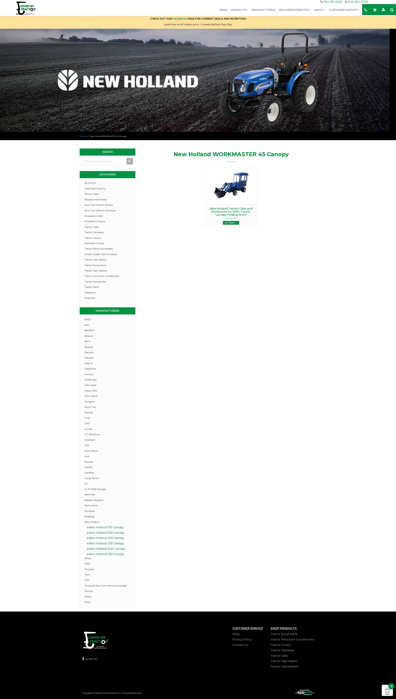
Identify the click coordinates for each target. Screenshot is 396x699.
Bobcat (88, 347)
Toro (87, 574)
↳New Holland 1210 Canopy (105, 538)
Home (223, 9)
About (319, 9)
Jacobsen (89, 439)
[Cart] (374, 9)
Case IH (88, 363)
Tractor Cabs (91, 227)
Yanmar (88, 591)
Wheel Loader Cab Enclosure (100, 254)
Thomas (89, 569)
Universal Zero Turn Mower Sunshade (105, 585)
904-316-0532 (332, 2)
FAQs (236, 634)
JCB (86, 445)
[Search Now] (130, 161)
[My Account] (383, 9)
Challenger (90, 379)
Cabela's (89, 357)
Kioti (86, 456)
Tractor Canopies (94, 232)
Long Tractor (91, 478)
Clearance (89, 292)
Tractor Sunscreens (95, 265)
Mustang (89, 516)
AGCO (87, 319)
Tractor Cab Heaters (95, 270)
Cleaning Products (94, 188)
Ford (87, 418)
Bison (87, 341)
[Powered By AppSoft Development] (304, 692)
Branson (89, 352)
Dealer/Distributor (294, 9)
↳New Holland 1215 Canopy (105, 543)
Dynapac (89, 401)
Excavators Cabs (93, 216)
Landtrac (89, 472)
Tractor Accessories (95, 281)
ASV (86, 325)
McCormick (90, 505)
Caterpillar (90, 368)
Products (239, 9)
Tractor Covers (92, 238)
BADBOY (89, 330)
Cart (388, 690)
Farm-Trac (90, 407)
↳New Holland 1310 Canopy (105, 554)
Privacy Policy (242, 639)
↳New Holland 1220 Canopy (105, 549)
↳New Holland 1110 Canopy (105, 527)
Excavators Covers (94, 221)
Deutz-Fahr (90, 390)
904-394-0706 (358, 2)
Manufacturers (263, 9)
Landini (88, 467)
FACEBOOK (179, 18)
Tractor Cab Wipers (95, 259)
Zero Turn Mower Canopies (100, 210)
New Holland (91, 522)
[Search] (392, 9)
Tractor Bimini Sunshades (98, 248)
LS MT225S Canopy (95, 489)
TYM (86, 580)
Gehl (87, 423)
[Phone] (366, 9)
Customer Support (344, 9)
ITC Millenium (92, 434)
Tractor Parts (91, 287)
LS (85, 483)
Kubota (88, 461)
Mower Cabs (91, 194)
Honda (88, 429)
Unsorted (89, 298)
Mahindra (89, 494)
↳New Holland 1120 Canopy (105, 532)
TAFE (87, 563)
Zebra (87, 596)
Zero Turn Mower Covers (98, 205)
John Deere (91, 450)
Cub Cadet (90, 385)
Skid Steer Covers (94, 243)
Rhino (87, 558)
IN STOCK (90, 183)
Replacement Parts (95, 199)
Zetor (87, 602)
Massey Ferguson (94, 500)
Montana (89, 511)
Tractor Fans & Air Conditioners (101, 276)
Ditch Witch (91, 396)
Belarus (88, 336)
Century (88, 374)
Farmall (88, 412)
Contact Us (240, 645)
